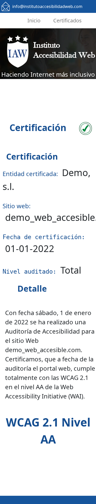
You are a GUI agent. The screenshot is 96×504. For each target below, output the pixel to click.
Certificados (67, 20)
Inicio (33, 20)
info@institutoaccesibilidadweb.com (47, 6)
